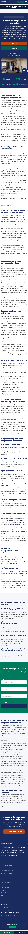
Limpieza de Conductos (6, 873)
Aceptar (12, 927)
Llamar (8, 932)
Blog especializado (12, 563)
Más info (15, 924)
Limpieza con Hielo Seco (6, 865)
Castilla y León (4, 892)
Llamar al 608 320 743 (15, 831)
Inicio (2, 11)
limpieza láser (19, 528)
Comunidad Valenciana (6, 882)
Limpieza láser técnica (9, 559)
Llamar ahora (14, 43)
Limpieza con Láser (5, 868)
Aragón (2, 895)
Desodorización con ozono (8, 558)
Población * (4, 686)
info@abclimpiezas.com (8, 910)
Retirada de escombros (13, 561)
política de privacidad (17, 699)
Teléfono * (3, 693)
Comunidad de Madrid (6, 880)
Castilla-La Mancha (5, 887)
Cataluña (3, 898)
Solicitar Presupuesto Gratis (14, 706)
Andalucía (3, 890)
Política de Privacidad (11, 915)
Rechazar (5, 927)
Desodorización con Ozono (7, 870)
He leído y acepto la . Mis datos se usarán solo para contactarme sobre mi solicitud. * (14, 701)
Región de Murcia (5, 885)
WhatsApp (20, 2)
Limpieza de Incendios (6, 863)
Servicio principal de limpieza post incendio (12, 556)
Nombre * (3, 679)
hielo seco (8, 528)
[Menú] (26, 2)
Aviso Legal (3, 915)
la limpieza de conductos (16, 524)
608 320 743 (14, 7)
